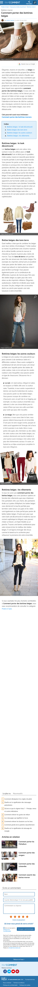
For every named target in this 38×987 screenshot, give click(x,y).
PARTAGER (29, 4)
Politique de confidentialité (10, 985)
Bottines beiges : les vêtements (18, 135)
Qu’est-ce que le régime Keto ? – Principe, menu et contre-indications (20, 810)
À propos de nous (30, 979)
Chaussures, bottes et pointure (18, 7)
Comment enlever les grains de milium (17, 814)
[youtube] (13, 971)
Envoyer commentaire (26, 929)
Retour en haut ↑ (19, 959)
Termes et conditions (18, 983)
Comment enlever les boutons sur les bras (18, 821)
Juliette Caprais (10, 20)
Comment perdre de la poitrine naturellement (19, 824)
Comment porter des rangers (27, 854)
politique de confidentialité (7, 930)
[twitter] (9, 971)
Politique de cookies (24, 985)
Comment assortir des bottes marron (27, 876)
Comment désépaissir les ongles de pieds (18, 799)
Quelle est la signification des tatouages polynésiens (17, 804)
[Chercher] (35, 2)
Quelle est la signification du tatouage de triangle (18, 829)
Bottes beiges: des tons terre (17, 129)
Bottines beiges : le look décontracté (20, 126)
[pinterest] (17, 971)
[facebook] (5, 971)
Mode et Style (5, 7)
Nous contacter (7, 983)
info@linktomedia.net (14, 948)
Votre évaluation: (18, 920)
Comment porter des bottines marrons (17, 117)
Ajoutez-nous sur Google (28, 64)
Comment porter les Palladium (26, 843)
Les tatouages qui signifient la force (16, 818)
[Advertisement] (19, 702)
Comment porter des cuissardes (27, 865)
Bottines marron (31, 7)
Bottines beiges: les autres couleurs (19, 132)
